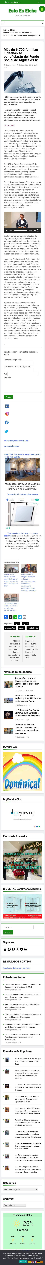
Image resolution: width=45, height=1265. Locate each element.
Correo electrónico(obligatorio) (17, 366)
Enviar (8, 397)
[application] (22, 222)
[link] (42, 9)
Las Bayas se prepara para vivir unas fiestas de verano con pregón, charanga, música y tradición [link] (28, 1169)
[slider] (20, 230)
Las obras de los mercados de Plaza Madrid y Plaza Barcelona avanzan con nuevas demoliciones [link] (22, 1037)
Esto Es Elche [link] (23, 10)
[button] (22, 222)
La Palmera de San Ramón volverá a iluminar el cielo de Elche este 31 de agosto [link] (27, 713)
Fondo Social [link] (33, 628)
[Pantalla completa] (38, 230)
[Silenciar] (34, 230)
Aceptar (23, 1261)
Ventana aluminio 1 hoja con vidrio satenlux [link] (22, 494)
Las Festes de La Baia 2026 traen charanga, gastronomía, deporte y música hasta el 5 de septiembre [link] (27, 1111)
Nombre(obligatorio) (13, 360)
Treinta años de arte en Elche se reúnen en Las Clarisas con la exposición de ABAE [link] (27, 1099)
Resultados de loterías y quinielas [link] (16, 968)
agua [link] (17, 623)
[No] (42, 1258)
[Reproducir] (7, 230)
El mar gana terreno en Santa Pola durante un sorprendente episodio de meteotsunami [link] (28, 1146)
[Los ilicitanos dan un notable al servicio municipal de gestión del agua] (11, 598)
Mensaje (7, 377)
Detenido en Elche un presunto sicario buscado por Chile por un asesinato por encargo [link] (27, 1122)
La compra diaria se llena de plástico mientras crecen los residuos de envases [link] (12, 2)
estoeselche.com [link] (11, 446)
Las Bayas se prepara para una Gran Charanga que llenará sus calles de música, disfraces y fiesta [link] (28, 1157)
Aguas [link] (25, 623)
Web (6, 374)
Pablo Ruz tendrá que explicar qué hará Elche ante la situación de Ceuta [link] (28, 698)
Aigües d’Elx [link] (10, 628)
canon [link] (21, 628)
